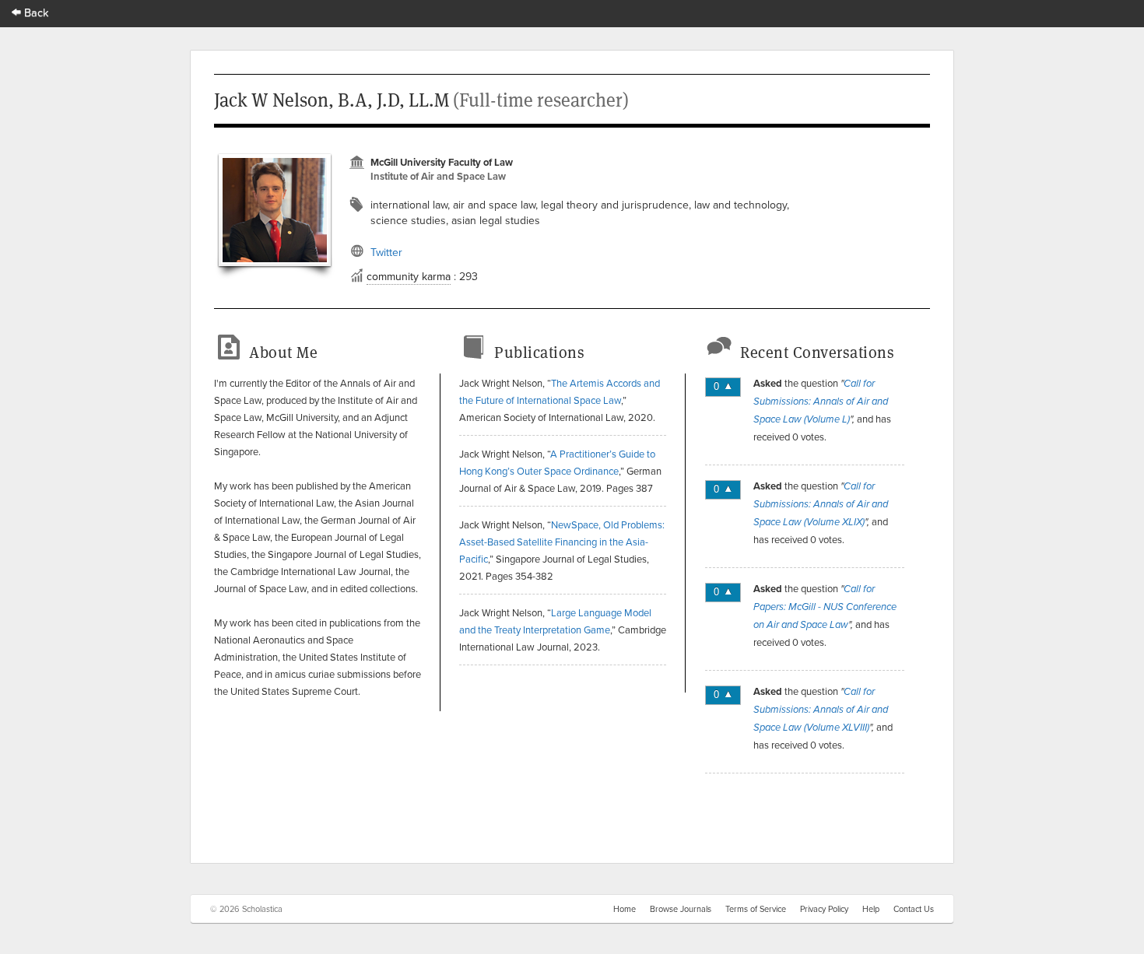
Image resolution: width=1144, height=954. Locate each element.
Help (870, 909)
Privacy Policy (824, 909)
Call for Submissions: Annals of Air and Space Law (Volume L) (820, 401)
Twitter (386, 252)
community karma (409, 276)
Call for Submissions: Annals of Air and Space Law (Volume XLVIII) (820, 710)
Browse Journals (680, 909)
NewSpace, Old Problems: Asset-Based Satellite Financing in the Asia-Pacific (562, 541)
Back (35, 12)
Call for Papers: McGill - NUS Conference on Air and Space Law (825, 607)
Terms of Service (755, 909)
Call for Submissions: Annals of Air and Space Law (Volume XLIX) (820, 504)
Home (624, 909)
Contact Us (913, 909)
